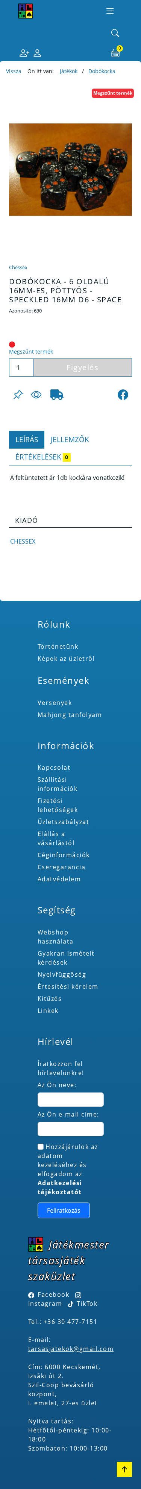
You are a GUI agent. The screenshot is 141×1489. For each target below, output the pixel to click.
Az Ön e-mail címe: (68, 1114)
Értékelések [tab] (41, 457)
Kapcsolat (54, 767)
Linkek (48, 1010)
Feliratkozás (63, 1210)
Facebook (53, 1294)
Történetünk (58, 646)
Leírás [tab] (26, 439)
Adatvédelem (59, 879)
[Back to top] (124, 1469)
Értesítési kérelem (68, 986)
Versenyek (55, 703)
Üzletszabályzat (63, 822)
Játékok (68, 71)
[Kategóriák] (110, 11)
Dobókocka (101, 71)
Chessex (18, 267)
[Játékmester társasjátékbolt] (25, 11)
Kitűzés (50, 998)
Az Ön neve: (57, 1085)
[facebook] (123, 395)
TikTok (86, 1303)
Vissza (13, 71)
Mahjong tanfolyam (70, 715)
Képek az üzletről (66, 658)
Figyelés (83, 367)
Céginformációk (64, 855)
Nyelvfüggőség (62, 974)
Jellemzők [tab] (70, 439)
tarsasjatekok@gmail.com (71, 1349)
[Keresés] (115, 33)
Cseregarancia (62, 867)
